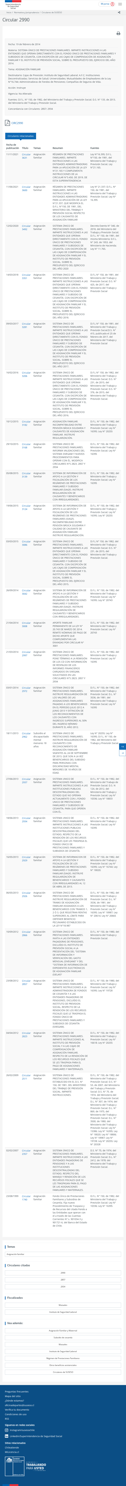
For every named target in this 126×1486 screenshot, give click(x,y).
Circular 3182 (26, 423)
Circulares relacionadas (21, 136)
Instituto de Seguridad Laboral (63, 1312)
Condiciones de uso (15, 1414)
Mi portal (105, 4)
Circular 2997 (26, 653)
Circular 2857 (26, 982)
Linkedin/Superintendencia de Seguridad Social (36, 1436)
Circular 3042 (26, 592)
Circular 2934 (26, 819)
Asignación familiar (15, 1254)
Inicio (9, 12)
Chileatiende (12, 1447)
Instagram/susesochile (22, 1430)
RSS (7, 1418)
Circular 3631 (26, 156)
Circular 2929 (26, 858)
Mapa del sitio (13, 1396)
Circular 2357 (26, 1152)
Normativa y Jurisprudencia (26, 12)
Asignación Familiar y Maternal (63, 1330)
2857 (63, 1279)
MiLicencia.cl (12, 1452)
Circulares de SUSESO (52, 12)
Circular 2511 (26, 1077)
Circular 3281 (26, 325)
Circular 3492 (26, 227)
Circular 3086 (26, 543)
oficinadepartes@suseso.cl (19, 1405)
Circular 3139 (26, 475)
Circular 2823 (26, 1034)
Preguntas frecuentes (17, 1391)
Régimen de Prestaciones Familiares (63, 1358)
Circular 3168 (26, 446)
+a (123, 747)
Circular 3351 (26, 276)
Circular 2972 (26, 689)
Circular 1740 (26, 1198)
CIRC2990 (17, 123)
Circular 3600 (26, 188)
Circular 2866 (26, 933)
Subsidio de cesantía (63, 1337)
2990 (63, 1272)
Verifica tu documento (17, 1409)
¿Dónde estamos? (14, 1400)
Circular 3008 (26, 624)
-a (124, 753)
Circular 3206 (26, 374)
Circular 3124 (26, 507)
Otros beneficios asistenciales (63, 1365)
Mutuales (63, 1305)
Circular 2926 (26, 894)
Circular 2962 (26, 735)
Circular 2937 (26, 780)
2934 (63, 1286)
